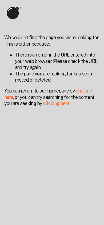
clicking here (56, 103)
